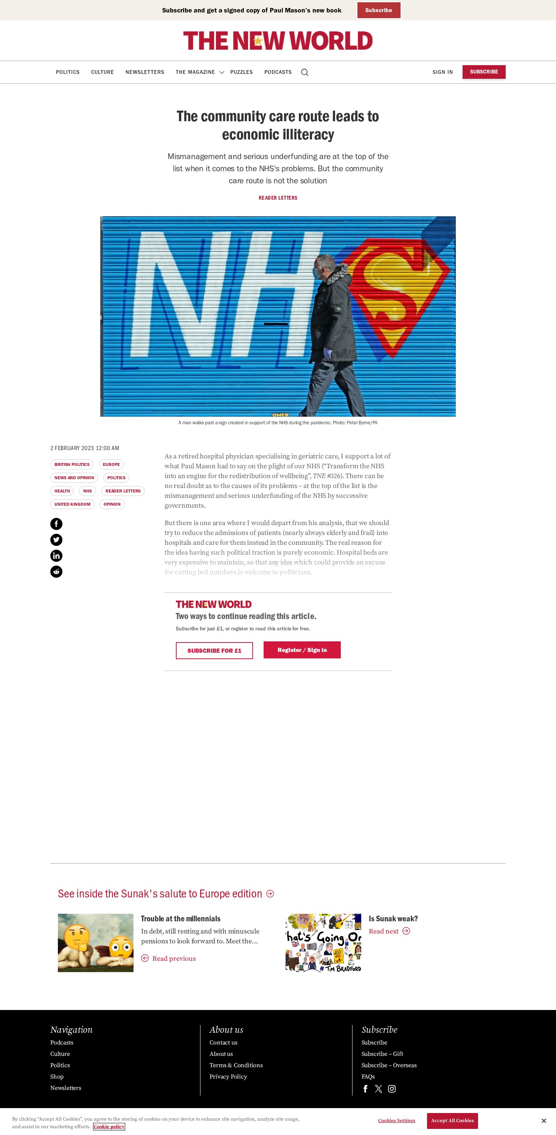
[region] (278, 1121)
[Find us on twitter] (378, 1090)
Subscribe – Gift (382, 1054)
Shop (57, 1076)
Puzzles (241, 72)
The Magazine (195, 72)
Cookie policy (109, 1127)
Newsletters (145, 72)
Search (305, 72)
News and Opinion (74, 477)
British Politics (71, 464)
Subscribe (378, 10)
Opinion (112, 504)
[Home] (278, 40)
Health (62, 491)
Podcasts (278, 72)
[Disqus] (278, 765)
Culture (102, 72)
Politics (68, 72)
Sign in (443, 72)
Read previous (174, 958)
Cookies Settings (396, 1121)
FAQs (368, 1076)
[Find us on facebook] (365, 1090)
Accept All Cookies (452, 1121)
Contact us (223, 1042)
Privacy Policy (228, 1076)
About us (221, 1054)
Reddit (56, 572)
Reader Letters (278, 197)
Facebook (56, 524)
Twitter (56, 540)
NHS (87, 491)
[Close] (544, 1120)
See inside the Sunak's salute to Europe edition (160, 892)
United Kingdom (72, 504)
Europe (111, 464)
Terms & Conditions (236, 1065)
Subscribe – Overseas (389, 1065)
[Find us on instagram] (392, 1090)
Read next (384, 931)
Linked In (56, 556)
